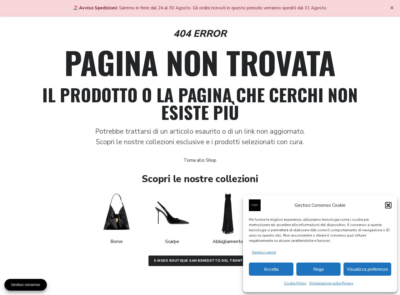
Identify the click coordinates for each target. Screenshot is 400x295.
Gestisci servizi (264, 252)
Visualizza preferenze (367, 269)
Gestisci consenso (25, 285)
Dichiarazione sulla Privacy (331, 283)
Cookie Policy (295, 283)
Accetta (271, 269)
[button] (388, 205)
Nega (318, 269)
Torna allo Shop (200, 160)
